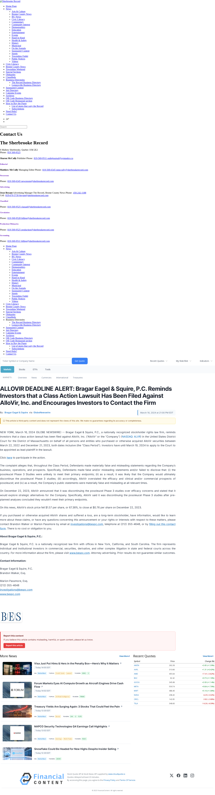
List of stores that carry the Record (27, 106)
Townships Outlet (20, 56)
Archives (10, 95)
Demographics (18, 27)
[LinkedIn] (185, 779)
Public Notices (18, 59)
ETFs (35, 369)
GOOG (137, 682)
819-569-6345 (49, 170)
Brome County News (21, 14)
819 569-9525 (13, 152)
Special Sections (13, 72)
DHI (71, 716)
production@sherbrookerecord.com (37, 229)
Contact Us (11, 114)
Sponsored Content (20, 51)
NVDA (136, 695)
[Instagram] (192, 779)
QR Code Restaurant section (19, 101)
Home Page (11, 6)
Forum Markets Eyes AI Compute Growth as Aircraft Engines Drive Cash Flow (78, 685)
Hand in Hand (18, 38)
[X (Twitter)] (172, 779)
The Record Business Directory (26, 82)
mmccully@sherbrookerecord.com (72, 170)
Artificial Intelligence (62, 696)
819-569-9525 (14, 207)
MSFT (136, 691)
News (8, 9)
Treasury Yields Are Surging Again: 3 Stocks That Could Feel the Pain (78, 706)
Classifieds (11, 77)
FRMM (82, 696)
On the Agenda (19, 48)
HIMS (84, 673)
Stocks (22, 369)
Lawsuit (69, 673)
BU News (16, 16)
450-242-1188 (79, 193)
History (15, 43)
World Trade (68, 739)
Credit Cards (60, 673)
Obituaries (10, 74)
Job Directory (12, 90)
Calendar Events (13, 93)
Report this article (14, 645)
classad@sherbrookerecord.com (36, 207)
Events (15, 35)
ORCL (136, 699)
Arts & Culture (18, 11)
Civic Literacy (18, 19)
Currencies (46, 377)
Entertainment (18, 32)
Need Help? (11, 111)
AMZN (136, 665)
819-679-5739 (12, 195)
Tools (47, 369)
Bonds (58, 716)
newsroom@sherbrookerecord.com (37, 181)
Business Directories (15, 80)
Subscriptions (18, 109)
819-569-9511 (40, 158)
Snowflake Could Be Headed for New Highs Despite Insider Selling (76, 748)
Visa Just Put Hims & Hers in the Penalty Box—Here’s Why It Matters (78, 663)
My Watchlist (182, 361)
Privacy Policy (110, 780)
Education (16, 30)
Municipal (16, 45)
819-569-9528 (14, 218)
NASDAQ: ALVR (131, 436)
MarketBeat (42, 673)
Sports (15, 53)
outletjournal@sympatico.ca (60, 158)
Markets (7, 369)
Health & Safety (19, 40)
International (62, 377)
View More (124, 656)
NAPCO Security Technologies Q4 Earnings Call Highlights (72, 726)
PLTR (79, 716)
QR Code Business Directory (19, 98)
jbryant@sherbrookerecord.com (33, 195)
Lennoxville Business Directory (26, 85)
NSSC (84, 739)
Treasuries (78, 377)
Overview (22, 377)
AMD (136, 674)
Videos (15, 61)
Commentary (18, 22)
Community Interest (21, 24)
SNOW (58, 759)
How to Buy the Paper (16, 103)
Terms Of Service (127, 780)
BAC (135, 678)
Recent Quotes (157, 361)
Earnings (59, 739)
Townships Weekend (15, 69)
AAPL (136, 669)
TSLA (136, 703)
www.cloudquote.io (116, 774)
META (136, 686)
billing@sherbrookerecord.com (35, 218)
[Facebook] (179, 779)
